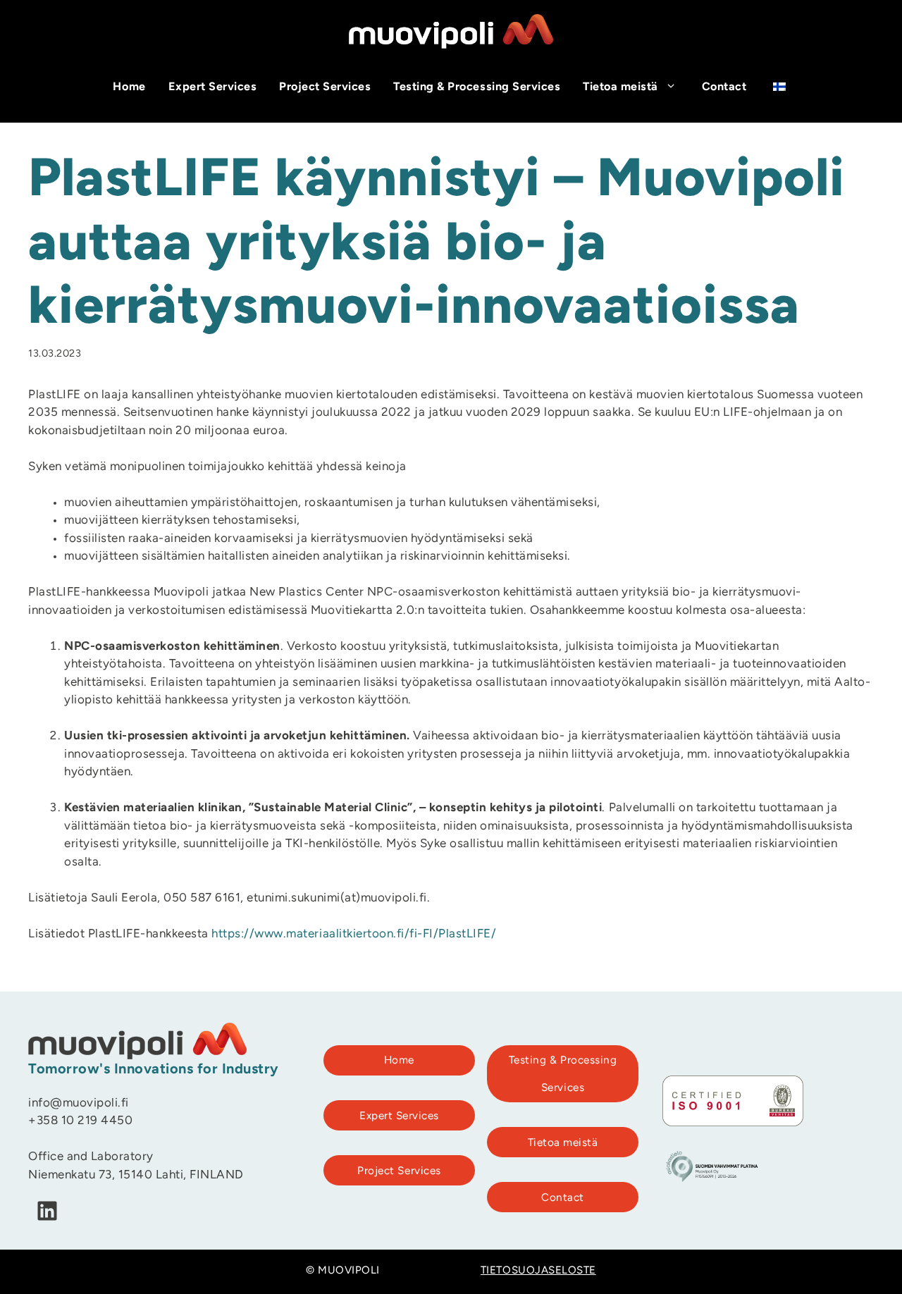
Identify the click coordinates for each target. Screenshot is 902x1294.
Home (129, 87)
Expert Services (212, 87)
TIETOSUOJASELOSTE (538, 1271)
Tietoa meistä (620, 87)
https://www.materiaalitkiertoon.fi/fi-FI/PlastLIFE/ (353, 934)
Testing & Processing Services (476, 87)
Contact (724, 87)
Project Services (325, 87)
